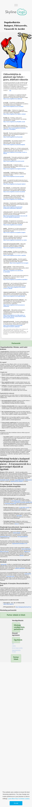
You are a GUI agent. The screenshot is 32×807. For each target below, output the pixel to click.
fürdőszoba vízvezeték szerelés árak (23, 502)
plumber (22, 555)
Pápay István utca (4, 551)
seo (13, 643)
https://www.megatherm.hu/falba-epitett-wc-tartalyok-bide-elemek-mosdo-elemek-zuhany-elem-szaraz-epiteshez (14, 316)
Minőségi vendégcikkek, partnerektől (17, 627)
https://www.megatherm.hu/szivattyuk (12, 224)
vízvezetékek (27, 573)
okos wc (17, 523)
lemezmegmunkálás (17, 648)
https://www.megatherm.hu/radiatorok (12, 98)
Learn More (11, 798)
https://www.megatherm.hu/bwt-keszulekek (14, 191)
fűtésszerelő (29, 479)
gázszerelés (4, 564)
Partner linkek (16, 658)
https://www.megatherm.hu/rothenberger (13, 199)
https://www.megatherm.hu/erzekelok (12, 247)
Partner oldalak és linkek (16, 615)
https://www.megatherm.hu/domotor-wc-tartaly (15, 240)
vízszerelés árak (10, 576)
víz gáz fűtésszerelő (19, 479)
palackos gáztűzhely (20, 568)
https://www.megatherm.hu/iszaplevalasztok (14, 296)
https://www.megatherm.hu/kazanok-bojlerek (14, 184)
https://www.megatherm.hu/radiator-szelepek (14, 114)
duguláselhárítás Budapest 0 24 (19, 543)
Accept (16, 803)
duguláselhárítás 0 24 (5, 536)
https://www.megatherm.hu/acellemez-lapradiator (15, 279)
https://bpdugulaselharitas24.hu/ (23, 607)
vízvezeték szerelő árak (10, 503)
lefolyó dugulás (16, 532)
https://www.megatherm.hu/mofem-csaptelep (14, 255)
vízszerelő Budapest (26, 549)
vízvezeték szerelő (4, 479)
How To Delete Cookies (22, 798)
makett (14, 646)
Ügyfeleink (17, 640)
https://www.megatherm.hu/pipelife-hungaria (14, 232)
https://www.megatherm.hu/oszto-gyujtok (13, 176)
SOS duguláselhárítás (23, 536)
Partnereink (16, 343)
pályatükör (19, 515)
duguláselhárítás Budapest (17, 481)
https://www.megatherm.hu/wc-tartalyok (13, 106)
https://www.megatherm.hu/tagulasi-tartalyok (14, 168)
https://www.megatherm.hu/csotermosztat (13, 161)
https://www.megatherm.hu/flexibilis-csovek (14, 121)
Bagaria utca (27, 551)
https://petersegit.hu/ (8, 604)
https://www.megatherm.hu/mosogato (19, 262)
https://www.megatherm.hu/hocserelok (13, 136)
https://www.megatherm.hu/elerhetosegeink (14, 144)
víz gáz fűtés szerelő (24, 507)
